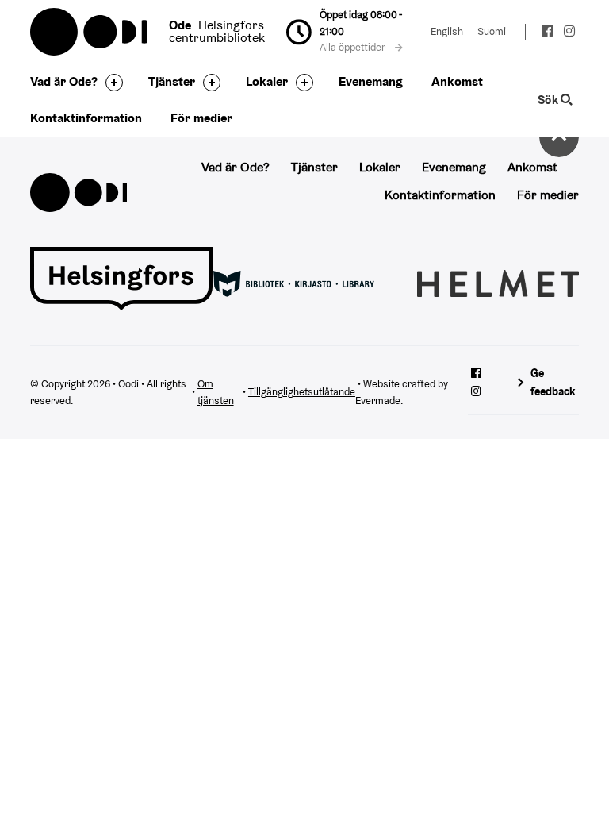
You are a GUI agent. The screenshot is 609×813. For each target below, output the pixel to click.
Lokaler (267, 81)
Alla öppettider (354, 47)
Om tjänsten (215, 392)
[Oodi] (78, 191)
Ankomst (457, 81)
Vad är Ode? (64, 81)
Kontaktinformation (86, 118)
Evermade (377, 400)
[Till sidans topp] (559, 137)
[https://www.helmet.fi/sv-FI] (497, 282)
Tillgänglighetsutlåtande (301, 392)
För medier (201, 118)
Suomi (491, 31)
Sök (549, 99)
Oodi (89, 32)
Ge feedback (553, 382)
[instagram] (569, 33)
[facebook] (547, 33)
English (447, 31)
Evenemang (371, 81)
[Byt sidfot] (110, 82)
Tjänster (171, 81)
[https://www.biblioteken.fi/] (293, 282)
